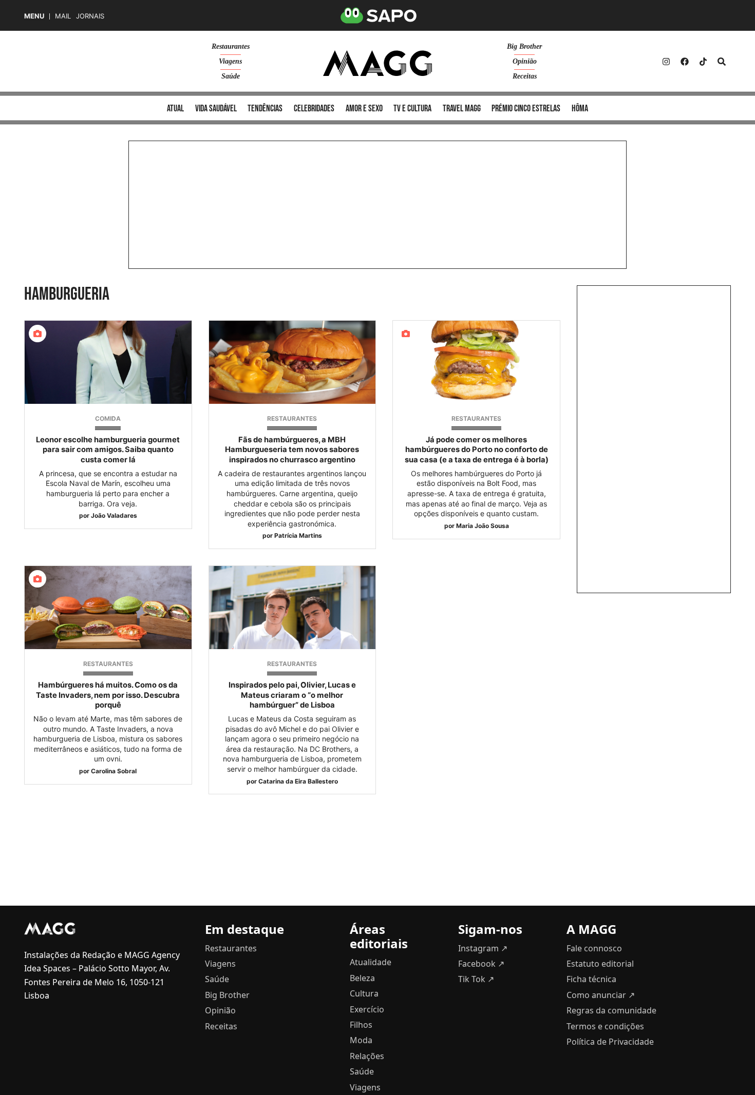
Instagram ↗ (482, 948)
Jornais (90, 16)
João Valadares (114, 515)
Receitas (525, 76)
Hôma (580, 108)
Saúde (230, 76)
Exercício (367, 1009)
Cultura (364, 993)
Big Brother (524, 46)
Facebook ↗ (481, 963)
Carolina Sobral (114, 771)
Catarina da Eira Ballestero (298, 781)
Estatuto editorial (600, 963)
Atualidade (370, 962)
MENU (34, 16)
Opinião (525, 61)
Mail (63, 16)
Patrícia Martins (298, 535)
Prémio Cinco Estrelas (526, 108)
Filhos (361, 1024)
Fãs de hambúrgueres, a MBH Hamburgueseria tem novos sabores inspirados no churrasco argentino (292, 449)
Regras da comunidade (611, 1010)
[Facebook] (684, 61)
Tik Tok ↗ (476, 979)
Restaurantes (231, 46)
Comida (108, 418)
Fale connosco (594, 948)
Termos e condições (605, 1026)
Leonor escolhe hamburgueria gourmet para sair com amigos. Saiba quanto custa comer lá (108, 449)
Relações (367, 1056)
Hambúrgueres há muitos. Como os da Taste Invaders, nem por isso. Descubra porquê (108, 694)
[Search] (721, 61)
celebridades (314, 108)
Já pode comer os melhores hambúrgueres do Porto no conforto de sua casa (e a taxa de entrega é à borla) (477, 449)
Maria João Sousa (482, 526)
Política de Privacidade (610, 1041)
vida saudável (216, 108)
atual (175, 108)
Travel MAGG (462, 108)
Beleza (362, 978)
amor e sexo (364, 108)
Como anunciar (601, 995)
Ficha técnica (591, 979)
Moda (361, 1040)
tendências (265, 108)
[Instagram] (666, 61)
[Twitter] (703, 61)
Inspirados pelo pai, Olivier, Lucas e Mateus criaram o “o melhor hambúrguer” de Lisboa (292, 694)
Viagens (230, 61)
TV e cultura (412, 108)
